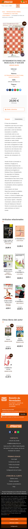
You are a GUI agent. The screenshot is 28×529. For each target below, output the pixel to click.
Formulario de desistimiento (14, 484)
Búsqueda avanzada (24, 6)
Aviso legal (14, 459)
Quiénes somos (14, 478)
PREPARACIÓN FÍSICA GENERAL (13, 11)
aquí (8, 514)
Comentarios (18, 119)
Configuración (14, 526)
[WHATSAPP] (18, 432)
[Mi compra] (21, 2)
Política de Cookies (14, 467)
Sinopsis (7, 119)
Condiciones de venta (14, 462)
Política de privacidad (14, 464)
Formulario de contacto (14, 450)
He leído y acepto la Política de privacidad (13, 417)
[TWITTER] (13, 432)
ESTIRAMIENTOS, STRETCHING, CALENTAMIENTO (14, 76)
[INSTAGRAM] (15, 432)
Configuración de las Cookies (14, 470)
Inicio (3, 11)
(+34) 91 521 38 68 (14, 440)
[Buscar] (18, 6)
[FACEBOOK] (10, 432)
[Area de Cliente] (24, 2)
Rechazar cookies (14, 523)
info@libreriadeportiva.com (14, 443)
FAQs (14, 486)
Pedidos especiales (14, 481)
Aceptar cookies (14, 519)
